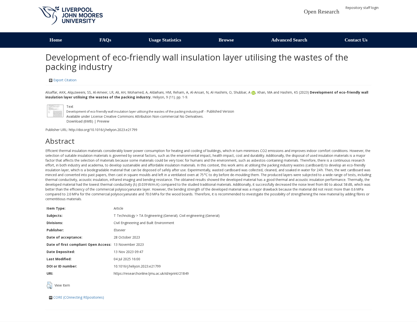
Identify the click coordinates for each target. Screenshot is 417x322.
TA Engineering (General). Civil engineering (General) (179, 215)
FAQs (105, 39)
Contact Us (356, 39)
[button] (49, 285)
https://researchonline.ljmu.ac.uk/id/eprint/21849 (151, 273)
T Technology (124, 215)
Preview (103, 121)
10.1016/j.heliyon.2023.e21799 (137, 266)
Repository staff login (362, 7)
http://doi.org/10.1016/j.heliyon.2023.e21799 (103, 129)
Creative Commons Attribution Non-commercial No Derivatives (153, 116)
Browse (226, 39)
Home (55, 39)
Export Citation (64, 80)
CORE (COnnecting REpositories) (78, 297)
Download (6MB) (79, 121)
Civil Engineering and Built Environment (144, 222)
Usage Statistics (165, 39)
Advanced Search (289, 39)
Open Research (321, 11)
